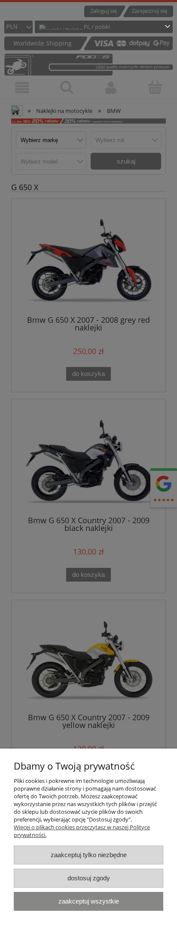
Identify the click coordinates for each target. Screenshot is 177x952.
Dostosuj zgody (88, 878)
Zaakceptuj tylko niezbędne (89, 854)
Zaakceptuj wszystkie (88, 901)
